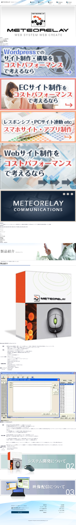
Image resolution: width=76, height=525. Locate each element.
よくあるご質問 (61, 510)
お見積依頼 (62, 506)
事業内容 (45, 504)
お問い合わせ (2, 239)
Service (41, 3)
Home (33, 3)
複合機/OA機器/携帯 (4, 41)
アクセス (1, 229)
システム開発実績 (3, 40)
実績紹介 (1, 237)
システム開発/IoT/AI (43, 508)
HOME (1, 241)
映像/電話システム (43, 510)
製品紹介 (1, 42)
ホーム (1, 234)
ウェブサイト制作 (43, 506)
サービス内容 (2, 236)
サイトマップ (2, 231)
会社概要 (1, 238)
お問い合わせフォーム (4, 45)
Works (51, 3)
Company (60, 3)
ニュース (1, 228)
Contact (69, 3)
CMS (16, 444)
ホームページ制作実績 (4, 38)
